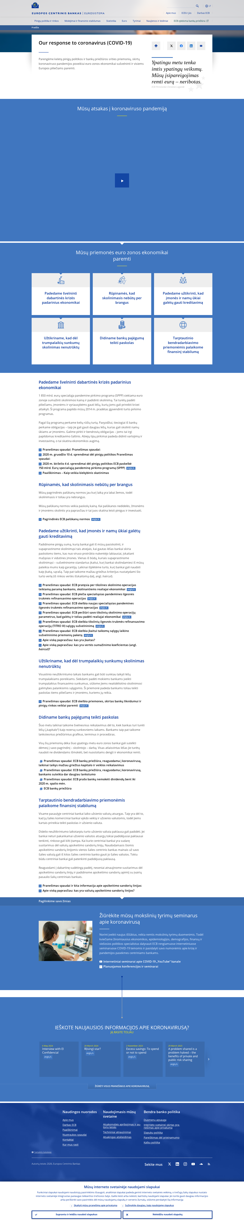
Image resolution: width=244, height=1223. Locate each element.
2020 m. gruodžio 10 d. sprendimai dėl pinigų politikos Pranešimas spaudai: (86, 456)
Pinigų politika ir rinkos (46, 21)
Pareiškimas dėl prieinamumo (161, 1138)
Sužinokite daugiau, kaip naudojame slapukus (149, 1206)
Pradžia (35, 28)
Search (197, 6)
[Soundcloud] (201, 1164)
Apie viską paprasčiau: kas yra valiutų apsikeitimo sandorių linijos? (88, 890)
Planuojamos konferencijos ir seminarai (130, 966)
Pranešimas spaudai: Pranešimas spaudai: (72, 449)
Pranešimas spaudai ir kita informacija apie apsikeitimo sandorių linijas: (92, 886)
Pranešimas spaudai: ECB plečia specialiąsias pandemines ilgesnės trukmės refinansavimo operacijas (86, 596)
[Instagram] (185, 1164)
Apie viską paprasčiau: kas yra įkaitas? (69, 640)
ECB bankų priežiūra (58, 788)
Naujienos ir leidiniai (157, 21)
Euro (124, 21)
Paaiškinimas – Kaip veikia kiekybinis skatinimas (76, 473)
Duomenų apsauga (155, 1120)
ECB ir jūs (186, 13)
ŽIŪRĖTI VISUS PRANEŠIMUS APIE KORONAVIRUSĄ (122, 1086)
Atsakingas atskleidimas (117, 1137)
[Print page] (156, 46)
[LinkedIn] (177, 1164)
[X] (169, 1164)
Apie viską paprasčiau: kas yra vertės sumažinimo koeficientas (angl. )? (88, 647)
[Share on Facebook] (181, 46)
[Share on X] (171, 46)
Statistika (111, 21)
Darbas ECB (203, 13)
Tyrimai (137, 21)
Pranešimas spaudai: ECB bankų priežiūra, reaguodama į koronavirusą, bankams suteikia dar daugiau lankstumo (90, 772)
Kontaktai (68, 1140)
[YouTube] (193, 1164)
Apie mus (171, 13)
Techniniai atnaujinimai (117, 1132)
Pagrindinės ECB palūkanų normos (66, 519)
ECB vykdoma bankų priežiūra (189, 21)
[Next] (208, 1059)
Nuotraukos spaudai (75, 1135)
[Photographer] (90, 959)
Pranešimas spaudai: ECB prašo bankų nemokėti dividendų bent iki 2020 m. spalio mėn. (87, 781)
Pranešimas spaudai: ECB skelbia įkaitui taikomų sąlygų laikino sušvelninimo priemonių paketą (84, 633)
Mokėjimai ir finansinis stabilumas (83, 21)
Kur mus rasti (71, 1145)
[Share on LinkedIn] (191, 46)
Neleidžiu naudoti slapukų (168, 1215)
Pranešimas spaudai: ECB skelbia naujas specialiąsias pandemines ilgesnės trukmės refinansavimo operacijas (86, 605)
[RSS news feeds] (209, 1164)
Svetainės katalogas (43, 1152)
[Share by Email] (201, 46)
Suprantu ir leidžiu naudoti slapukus (76, 1215)
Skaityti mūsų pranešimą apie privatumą (95, 1206)
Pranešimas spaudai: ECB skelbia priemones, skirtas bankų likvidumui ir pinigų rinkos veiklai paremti (90, 703)
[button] (202, 6)
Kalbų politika (152, 1142)
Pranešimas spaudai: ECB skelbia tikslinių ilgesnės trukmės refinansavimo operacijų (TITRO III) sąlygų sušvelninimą (92, 624)
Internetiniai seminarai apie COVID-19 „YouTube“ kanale (142, 961)
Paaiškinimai (70, 1130)
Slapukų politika (153, 1133)
